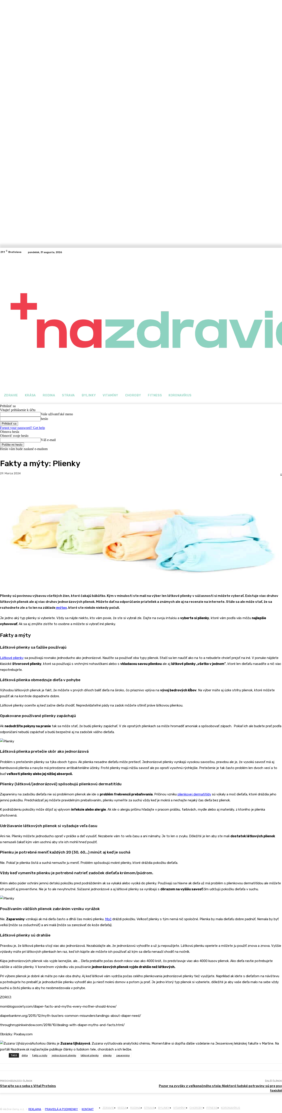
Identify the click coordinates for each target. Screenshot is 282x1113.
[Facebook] (274, 252)
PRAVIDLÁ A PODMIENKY (61, 1109)
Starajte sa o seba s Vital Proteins (28, 1086)
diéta (25, 1055)
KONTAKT (88, 1109)
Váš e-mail (48, 440)
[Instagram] (279, 252)
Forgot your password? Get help (22, 428)
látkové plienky (90, 1055)
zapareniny (123, 1055)
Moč (108, 919)
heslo (44, 419)
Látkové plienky (12, 658)
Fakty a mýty (39, 1055)
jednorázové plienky (64, 1055)
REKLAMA (34, 1109)
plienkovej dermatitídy (194, 794)
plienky (107, 1055)
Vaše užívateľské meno (57, 414)
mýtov (61, 608)
